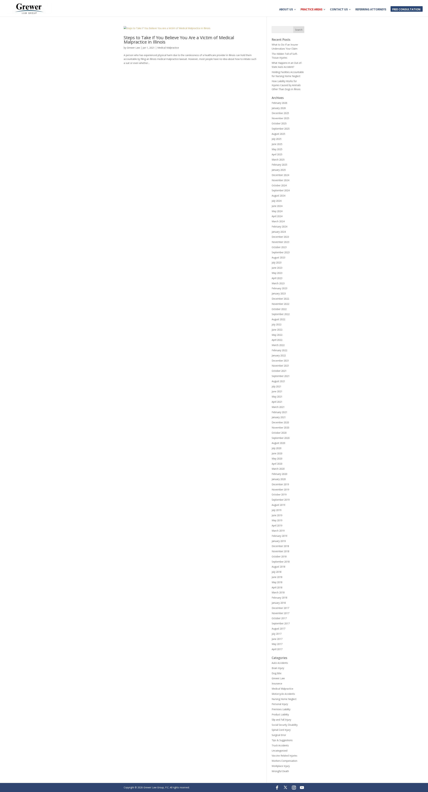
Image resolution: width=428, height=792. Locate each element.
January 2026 (279, 108)
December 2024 (280, 175)
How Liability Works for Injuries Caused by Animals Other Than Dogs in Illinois (286, 85)
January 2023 (279, 293)
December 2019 (280, 484)
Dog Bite (276, 673)
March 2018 (278, 592)
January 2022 (279, 355)
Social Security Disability (285, 724)
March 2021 (278, 407)
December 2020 (280, 422)
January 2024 (279, 231)
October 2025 (279, 123)
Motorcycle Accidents (283, 693)
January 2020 (279, 479)
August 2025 (278, 133)
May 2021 (277, 396)
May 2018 (277, 582)
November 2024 (280, 180)
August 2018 (278, 566)
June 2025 (277, 144)
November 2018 (280, 551)
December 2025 (280, 113)
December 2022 (280, 298)
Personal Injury (280, 704)
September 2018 (281, 561)
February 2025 (279, 164)
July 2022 (276, 324)
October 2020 (279, 432)
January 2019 (279, 541)
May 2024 (277, 211)
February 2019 (279, 535)
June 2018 (277, 577)
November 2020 (280, 427)
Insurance (277, 683)
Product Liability (280, 714)
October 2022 (279, 309)
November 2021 (280, 365)
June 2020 (277, 453)
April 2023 (277, 278)
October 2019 (279, 494)
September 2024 (281, 190)
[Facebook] (277, 788)
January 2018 (279, 602)
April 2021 (277, 401)
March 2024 (278, 221)
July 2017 (276, 633)
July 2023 (276, 262)
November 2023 (280, 242)
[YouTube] (302, 788)
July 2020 (276, 448)
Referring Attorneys (370, 9)
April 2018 (277, 587)
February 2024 (279, 226)
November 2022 (280, 303)
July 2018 (276, 571)
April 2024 (277, 216)
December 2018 (280, 546)
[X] (285, 787)
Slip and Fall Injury (281, 719)
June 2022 (277, 329)
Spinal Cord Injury (281, 729)
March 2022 (278, 345)
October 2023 (279, 247)
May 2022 (277, 334)
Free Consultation (406, 9)
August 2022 (278, 319)
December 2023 (280, 236)
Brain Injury (278, 668)
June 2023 (277, 267)
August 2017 (278, 628)
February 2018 (279, 597)
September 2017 (281, 623)
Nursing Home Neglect (284, 699)
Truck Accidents (280, 745)
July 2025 (276, 138)
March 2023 (278, 283)
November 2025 (280, 118)
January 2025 (279, 169)
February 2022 (279, 350)
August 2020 (278, 443)
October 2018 (279, 556)
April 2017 (277, 649)
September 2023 (281, 252)
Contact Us (339, 9)
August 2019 (278, 504)
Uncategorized (279, 750)
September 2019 (281, 499)
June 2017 (277, 639)
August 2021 (278, 381)
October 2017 (279, 618)
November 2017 (280, 613)
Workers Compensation (284, 760)
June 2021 (277, 391)
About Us (286, 9)
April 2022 (277, 339)
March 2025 (278, 159)
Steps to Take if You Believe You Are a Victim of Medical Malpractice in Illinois (179, 39)
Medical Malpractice (168, 47)
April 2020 (277, 463)
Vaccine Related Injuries (284, 755)
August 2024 (278, 195)
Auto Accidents (280, 662)
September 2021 (281, 376)
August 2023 (278, 257)
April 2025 (277, 154)
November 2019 (280, 489)
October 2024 (279, 185)
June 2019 (277, 515)
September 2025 (281, 128)
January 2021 (279, 417)
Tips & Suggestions (282, 740)
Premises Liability (281, 709)
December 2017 (280, 608)
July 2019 (276, 510)
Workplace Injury (281, 766)
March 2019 (278, 530)
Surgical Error (279, 735)
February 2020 (279, 474)
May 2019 (277, 520)
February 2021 (279, 412)
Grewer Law (133, 47)
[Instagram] (294, 788)
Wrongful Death (280, 771)
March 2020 (278, 468)
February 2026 (279, 102)
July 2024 (276, 200)
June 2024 (277, 206)
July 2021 (276, 386)
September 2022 (281, 314)
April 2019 (277, 525)
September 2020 (281, 438)
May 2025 (277, 149)
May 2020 (277, 458)
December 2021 (280, 360)
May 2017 (277, 644)
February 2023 (279, 288)
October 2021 (279, 370)
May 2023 (277, 272)
